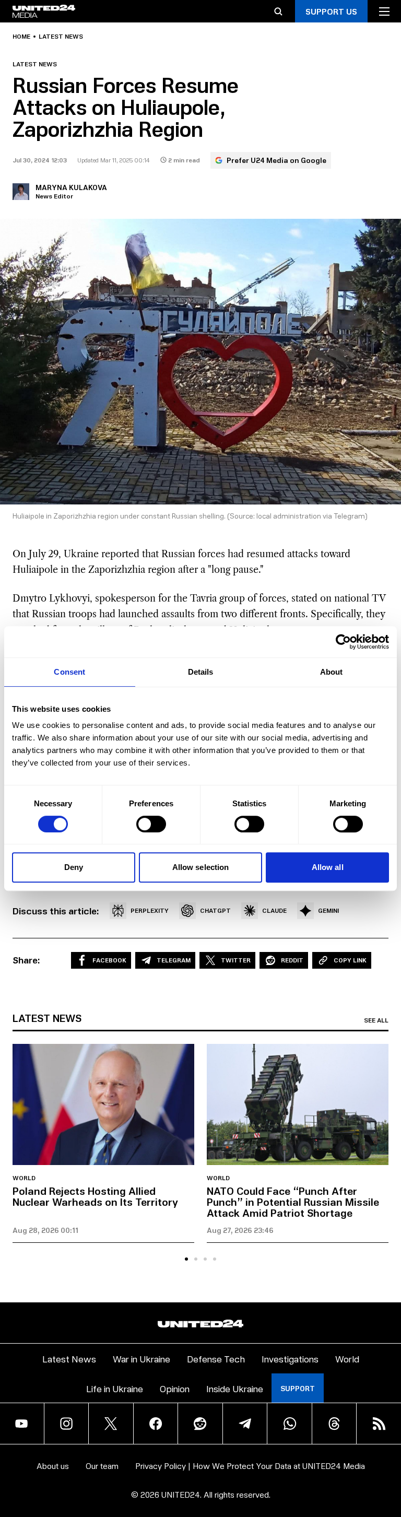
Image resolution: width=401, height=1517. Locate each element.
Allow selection (200, 867)
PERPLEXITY (150, 910)
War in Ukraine (141, 1358)
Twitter (236, 960)
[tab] (186, 1259)
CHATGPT (215, 910)
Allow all (328, 867)
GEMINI (328, 910)
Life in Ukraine (114, 1388)
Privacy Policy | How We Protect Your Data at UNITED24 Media (250, 1466)
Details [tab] (201, 671)
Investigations (290, 1358)
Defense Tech (216, 1358)
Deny (73, 867)
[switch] (151, 824)
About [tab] (331, 671)
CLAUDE (274, 910)
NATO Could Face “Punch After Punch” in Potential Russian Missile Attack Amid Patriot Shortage (293, 1201)
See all (376, 1020)
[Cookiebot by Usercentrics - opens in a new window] (343, 642)
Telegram (174, 960)
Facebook (109, 960)
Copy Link (350, 960)
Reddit (292, 960)
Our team (102, 1466)
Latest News (69, 1358)
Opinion (175, 1388)
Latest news (61, 36)
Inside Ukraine (234, 1388)
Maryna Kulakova (71, 187)
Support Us (331, 11)
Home (21, 36)
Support (297, 1388)
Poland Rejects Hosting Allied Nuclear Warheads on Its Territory (95, 1196)
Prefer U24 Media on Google (276, 160)
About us (53, 1466)
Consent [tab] (69, 671)
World (24, 1178)
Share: (26, 960)
